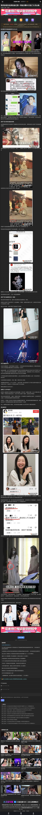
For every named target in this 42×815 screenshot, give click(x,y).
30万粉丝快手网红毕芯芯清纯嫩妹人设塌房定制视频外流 (18, 721)
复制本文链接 (21, 637)
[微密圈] (26, 20)
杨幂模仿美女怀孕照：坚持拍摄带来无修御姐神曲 (31, 795)
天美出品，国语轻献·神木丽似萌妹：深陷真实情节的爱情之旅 (14, 663)
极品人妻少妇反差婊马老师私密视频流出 (10, 668)
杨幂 (5, 7)
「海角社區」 (11, 24)
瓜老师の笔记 (17, 1)
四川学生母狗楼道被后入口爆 (7, 673)
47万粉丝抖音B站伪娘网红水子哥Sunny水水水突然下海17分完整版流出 (21, 708)
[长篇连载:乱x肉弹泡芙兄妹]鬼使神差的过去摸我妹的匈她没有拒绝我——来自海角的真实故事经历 (21, 651)
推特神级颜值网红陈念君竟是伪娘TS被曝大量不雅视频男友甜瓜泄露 (20, 715)
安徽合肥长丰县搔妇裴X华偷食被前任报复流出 (16, 711)
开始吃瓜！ (2, 15)
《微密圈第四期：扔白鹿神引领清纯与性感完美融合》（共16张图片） (15, 675)
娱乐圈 (2, 7)
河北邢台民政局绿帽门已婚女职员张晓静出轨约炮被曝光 (18, 717)
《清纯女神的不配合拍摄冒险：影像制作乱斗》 (30, 781)
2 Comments (15, 15)
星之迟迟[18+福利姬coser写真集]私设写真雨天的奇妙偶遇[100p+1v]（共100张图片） (18, 653)
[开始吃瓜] (21, 20)
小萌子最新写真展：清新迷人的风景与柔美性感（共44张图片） (14, 665)
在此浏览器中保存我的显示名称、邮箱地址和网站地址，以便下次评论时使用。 (15, 697)
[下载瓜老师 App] (27, 1)
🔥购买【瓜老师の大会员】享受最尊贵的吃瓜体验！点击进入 (14, 679)
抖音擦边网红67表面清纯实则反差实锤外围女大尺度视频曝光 (13, 658)
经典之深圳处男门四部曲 (12, 719)
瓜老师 (8, 7)
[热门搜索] (32, 20)
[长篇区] (15, 20)
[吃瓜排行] (9, 20)
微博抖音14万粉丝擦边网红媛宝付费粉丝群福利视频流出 (13, 670)
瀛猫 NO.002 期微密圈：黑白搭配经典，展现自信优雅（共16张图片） (15, 656)
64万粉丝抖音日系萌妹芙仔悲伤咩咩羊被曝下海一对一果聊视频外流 (20, 706)
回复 (8, 685)
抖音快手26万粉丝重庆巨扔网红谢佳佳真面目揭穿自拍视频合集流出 (20, 713)
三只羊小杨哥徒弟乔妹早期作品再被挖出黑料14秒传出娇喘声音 (14, 660)
